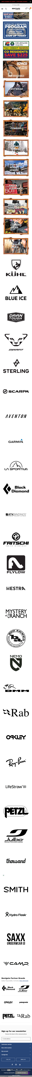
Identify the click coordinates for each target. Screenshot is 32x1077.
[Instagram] (16, 1064)
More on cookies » (16, 1075)
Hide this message (22, 1072)
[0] (29, 9)
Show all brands (23, 980)
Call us (8, 1059)
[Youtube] (19, 1064)
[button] (2, 9)
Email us (23, 1059)
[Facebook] (12, 1064)
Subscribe (26, 1038)
